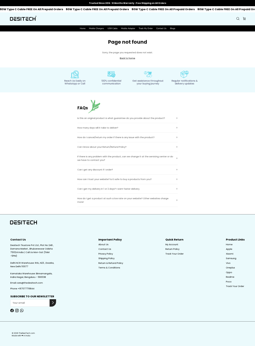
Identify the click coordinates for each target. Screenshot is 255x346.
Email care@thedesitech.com (26, 282)
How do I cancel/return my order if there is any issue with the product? (116, 137)
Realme (230, 276)
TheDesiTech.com (27, 333)
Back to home (127, 58)
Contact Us (161, 28)
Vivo (228, 263)
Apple (229, 249)
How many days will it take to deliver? (97, 127)
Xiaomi (229, 253)
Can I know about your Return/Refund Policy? (101, 146)
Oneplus (230, 267)
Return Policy (172, 249)
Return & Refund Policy (110, 263)
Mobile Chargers (96, 28)
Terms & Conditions (109, 267)
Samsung (231, 258)
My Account (171, 244)
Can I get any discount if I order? (95, 169)
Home (82, 28)
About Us (103, 244)
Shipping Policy (106, 258)
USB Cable (112, 28)
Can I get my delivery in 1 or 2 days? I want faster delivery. (108, 188)
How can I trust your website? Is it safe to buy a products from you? (114, 179)
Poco (229, 281)
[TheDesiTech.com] (23, 18)
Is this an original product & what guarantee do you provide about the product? (121, 118)
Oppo (229, 272)
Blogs (172, 28)
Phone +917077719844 (22, 288)
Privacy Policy (105, 253)
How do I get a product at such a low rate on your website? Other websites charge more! (123, 200)
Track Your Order (174, 253)
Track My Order (146, 28)
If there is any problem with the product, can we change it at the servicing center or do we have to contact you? (125, 158)
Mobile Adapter (128, 28)
